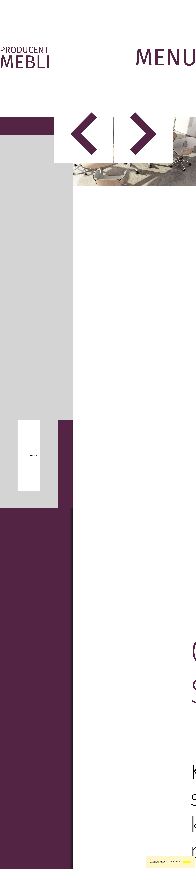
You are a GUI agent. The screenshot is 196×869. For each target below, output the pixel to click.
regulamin (161, 862)
